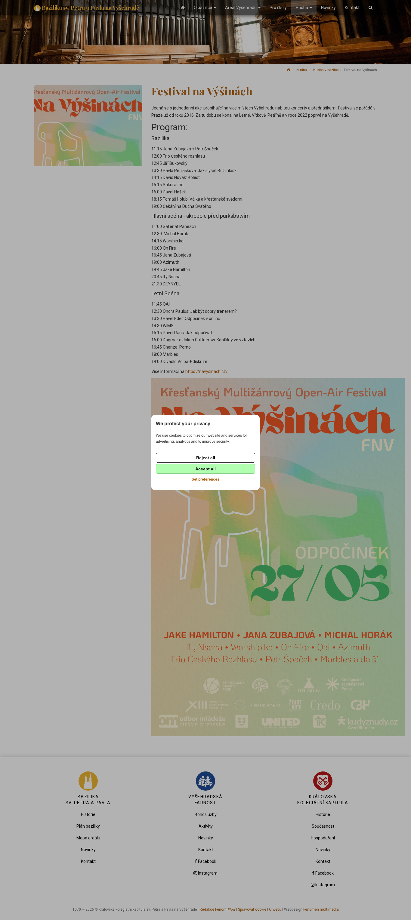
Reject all (205, 457)
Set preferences (205, 479)
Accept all (205, 468)
